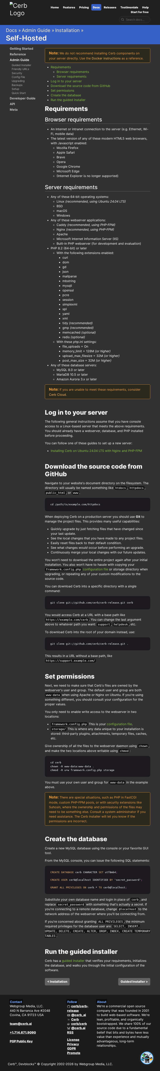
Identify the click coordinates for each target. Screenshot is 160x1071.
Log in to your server (66, 81)
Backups (17, 85)
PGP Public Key (21, 1041)
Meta (14, 110)
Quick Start (19, 93)
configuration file (95, 569)
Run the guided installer (68, 100)
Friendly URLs (20, 69)
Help (145, 7)
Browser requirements (73, 72)
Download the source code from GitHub (80, 86)
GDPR (71, 1048)
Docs (96, 7)
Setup (15, 88)
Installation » (69, 30)
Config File (18, 77)
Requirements (61, 67)
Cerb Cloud (57, 395)
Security (17, 73)
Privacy (73, 1044)
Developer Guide (23, 98)
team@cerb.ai (21, 1024)
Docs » (13, 30)
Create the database (66, 95)
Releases (110, 7)
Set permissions (62, 90)
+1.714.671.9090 (23, 1032)
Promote (73, 1053)
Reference (18, 54)
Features (69, 7)
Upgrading (18, 80)
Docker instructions (106, 58)
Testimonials (129, 7)
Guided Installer (21, 65)
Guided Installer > (134, 981)
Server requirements (71, 76)
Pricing (84, 7)
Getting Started (21, 48)
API (12, 104)
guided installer (73, 961)
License (73, 1040)
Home (55, 7)
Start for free (140, 12)
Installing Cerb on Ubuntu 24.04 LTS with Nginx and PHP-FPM (96, 451)
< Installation (57, 981)
